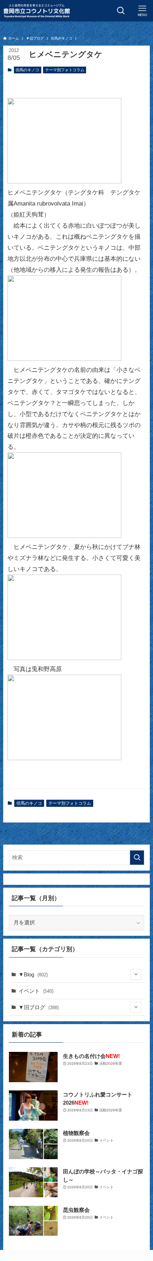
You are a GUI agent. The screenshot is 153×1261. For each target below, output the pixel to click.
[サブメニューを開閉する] (135, 974)
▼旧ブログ (39, 1007)
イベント (36, 991)
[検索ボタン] (121, 10)
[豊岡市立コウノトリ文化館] (36, 10)
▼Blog (33, 974)
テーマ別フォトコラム (64, 70)
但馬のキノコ (27, 70)
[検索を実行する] (137, 857)
